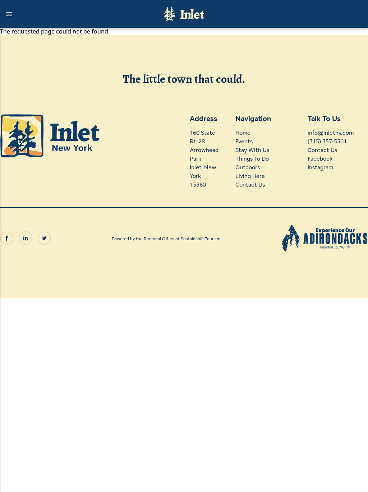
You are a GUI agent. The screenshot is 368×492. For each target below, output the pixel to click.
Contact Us (250, 184)
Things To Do (252, 158)
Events (244, 141)
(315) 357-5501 (327, 141)
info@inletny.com (331, 133)
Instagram (320, 167)
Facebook (320, 158)
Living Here (250, 176)
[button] (78, 14)
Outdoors (247, 167)
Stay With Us (252, 150)
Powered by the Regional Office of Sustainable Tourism (166, 238)
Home (242, 133)
